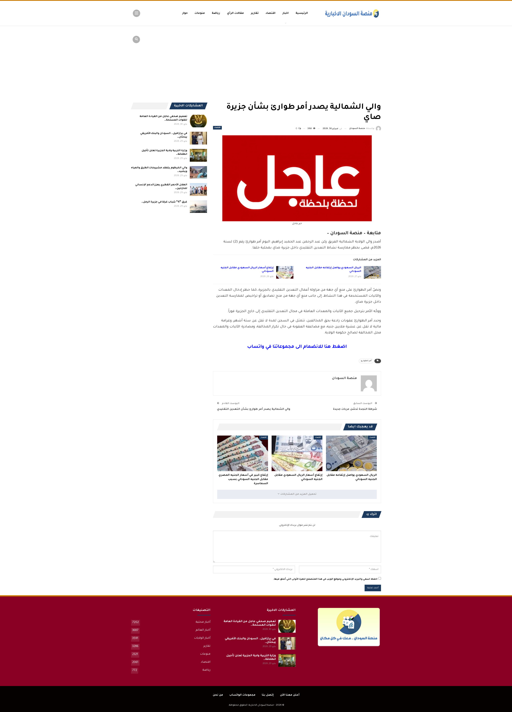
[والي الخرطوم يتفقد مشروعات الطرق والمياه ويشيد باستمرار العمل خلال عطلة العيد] (198, 172)
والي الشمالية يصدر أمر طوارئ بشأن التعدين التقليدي (253, 409)
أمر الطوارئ (366, 361)
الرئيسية (302, 13)
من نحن (218, 695)
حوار (185, 13)
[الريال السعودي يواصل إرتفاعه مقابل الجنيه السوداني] (372, 272)
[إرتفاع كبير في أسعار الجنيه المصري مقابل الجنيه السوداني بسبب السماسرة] (242, 453)
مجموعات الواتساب (242, 695)
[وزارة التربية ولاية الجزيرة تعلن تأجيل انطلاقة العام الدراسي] (198, 155)
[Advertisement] (350, 56)
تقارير (255, 13)
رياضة (216, 13)
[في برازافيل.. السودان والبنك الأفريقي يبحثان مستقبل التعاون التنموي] (198, 138)
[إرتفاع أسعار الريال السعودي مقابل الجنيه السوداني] (284, 272)
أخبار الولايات (202, 638)
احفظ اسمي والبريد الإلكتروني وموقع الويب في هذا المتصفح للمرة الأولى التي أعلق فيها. (325, 579)
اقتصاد (270, 13)
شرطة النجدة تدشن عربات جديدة (355, 409)
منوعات (200, 13)
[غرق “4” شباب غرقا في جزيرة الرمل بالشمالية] (198, 206)
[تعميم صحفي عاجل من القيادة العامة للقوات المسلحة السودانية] (198, 121)
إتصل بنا (268, 695)
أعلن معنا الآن (289, 695)
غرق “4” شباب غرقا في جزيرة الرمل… (164, 202)
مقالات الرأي (235, 13)
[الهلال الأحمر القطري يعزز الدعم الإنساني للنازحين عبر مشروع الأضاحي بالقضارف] (198, 189)
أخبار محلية (203, 622)
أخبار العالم (203, 630)
